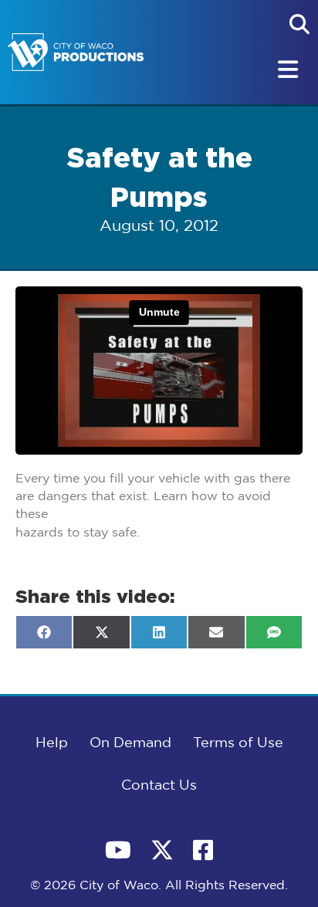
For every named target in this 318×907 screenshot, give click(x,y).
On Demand (130, 743)
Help (52, 743)
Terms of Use (238, 743)
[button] (299, 24)
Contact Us (159, 786)
